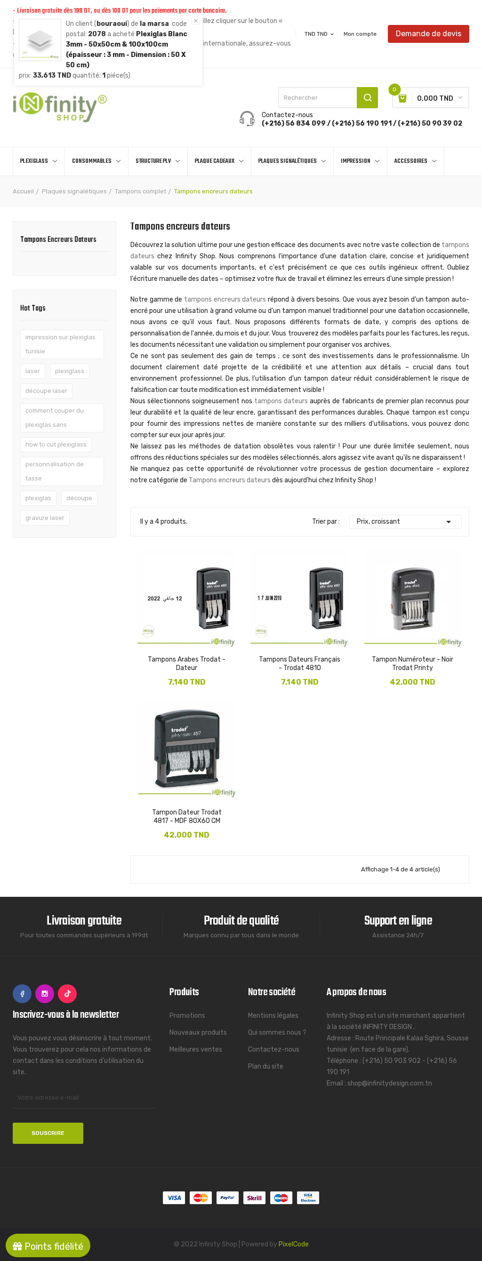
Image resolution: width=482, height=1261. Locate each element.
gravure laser (44, 517)
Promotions (187, 1016)
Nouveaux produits (198, 1033)
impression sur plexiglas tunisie (60, 344)
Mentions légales (273, 1016)
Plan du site (265, 1066)
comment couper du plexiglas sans (54, 417)
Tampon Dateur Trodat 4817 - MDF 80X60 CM (187, 816)
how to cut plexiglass (56, 444)
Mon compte (360, 34)
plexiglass (69, 371)
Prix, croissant (405, 521)
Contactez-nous (273, 1049)
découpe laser (46, 390)
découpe (79, 498)
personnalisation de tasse (54, 471)
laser (32, 371)
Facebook (22, 993)
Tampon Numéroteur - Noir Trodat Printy (412, 663)
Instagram (44, 993)
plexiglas (38, 498)
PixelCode (294, 1244)
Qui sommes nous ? (277, 1033)
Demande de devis (428, 33)
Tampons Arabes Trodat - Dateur (186, 663)
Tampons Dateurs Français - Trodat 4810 (299, 663)
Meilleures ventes (195, 1049)
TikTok (67, 993)
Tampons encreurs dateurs (58, 241)
